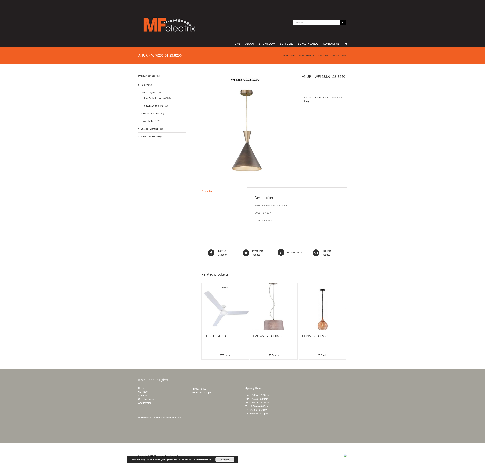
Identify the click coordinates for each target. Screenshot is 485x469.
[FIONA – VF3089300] (322, 306)
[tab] (222, 191)
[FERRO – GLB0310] (225, 306)
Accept (225, 459)
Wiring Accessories (150, 136)
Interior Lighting (322, 97)
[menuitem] (239, 43)
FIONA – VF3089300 (315, 336)
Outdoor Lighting (149, 128)
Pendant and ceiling (153, 105)
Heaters (145, 84)
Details (226, 355)
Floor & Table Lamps (154, 98)
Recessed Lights (151, 113)
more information (202, 459)
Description (207, 191)
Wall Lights (148, 121)
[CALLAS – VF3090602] (273, 306)
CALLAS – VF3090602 (267, 336)
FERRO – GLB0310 (216, 336)
